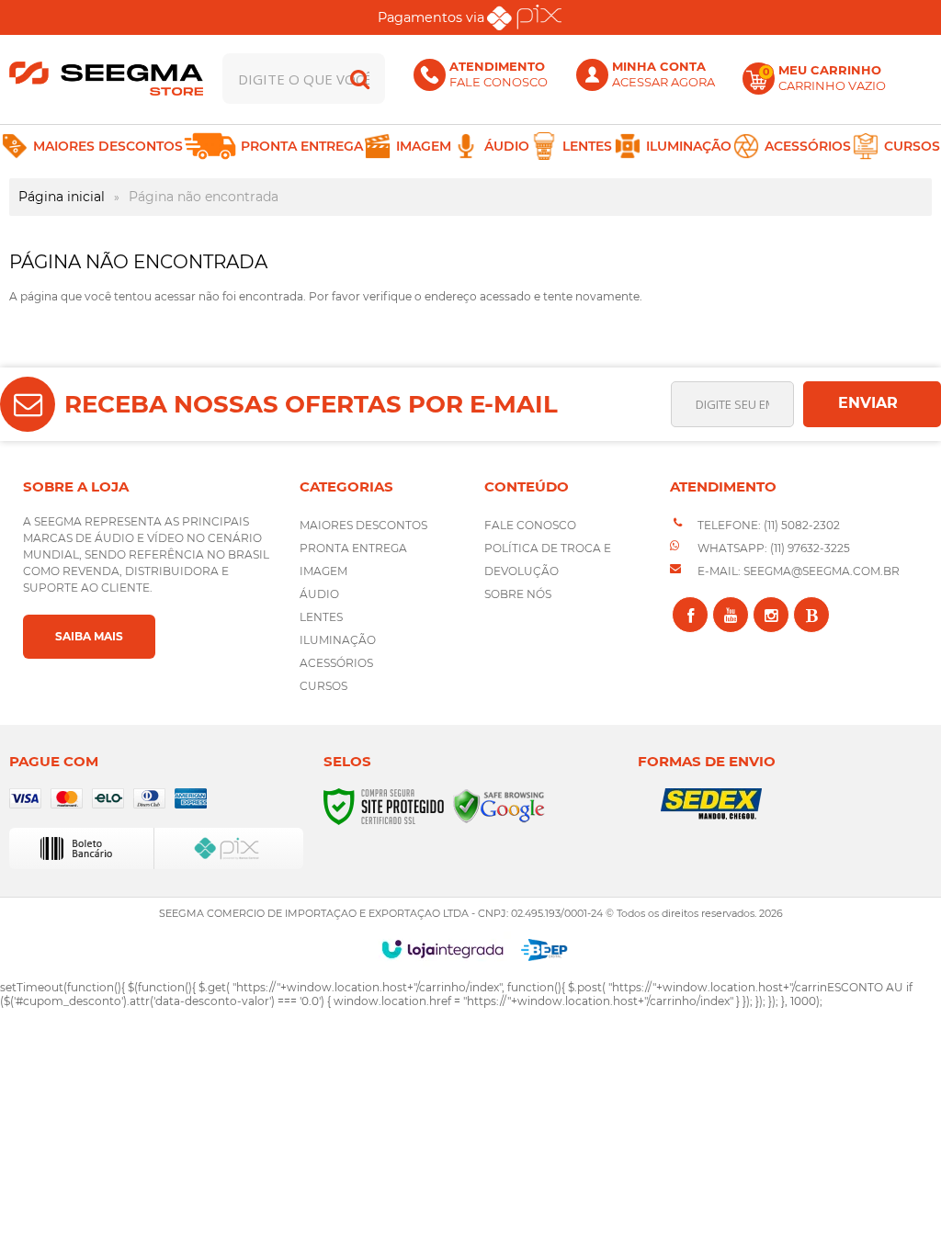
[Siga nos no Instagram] (771, 614)
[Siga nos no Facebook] (690, 614)
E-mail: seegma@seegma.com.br (797, 571)
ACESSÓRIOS (336, 663)
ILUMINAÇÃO (338, 640)
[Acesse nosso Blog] (811, 614)
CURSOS (323, 686)
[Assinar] (872, 404)
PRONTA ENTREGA (353, 548)
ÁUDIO (319, 594)
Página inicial (61, 196)
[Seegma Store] (106, 78)
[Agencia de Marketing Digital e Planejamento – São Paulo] (544, 950)
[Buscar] (359, 78)
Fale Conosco (530, 525)
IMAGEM (323, 571)
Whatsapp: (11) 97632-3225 (772, 548)
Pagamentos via (431, 17)
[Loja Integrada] (442, 949)
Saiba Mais (89, 636)
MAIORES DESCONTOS (363, 525)
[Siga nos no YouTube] (730, 614)
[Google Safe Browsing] (499, 805)
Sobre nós (517, 594)
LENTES (321, 617)
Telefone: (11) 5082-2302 (767, 525)
